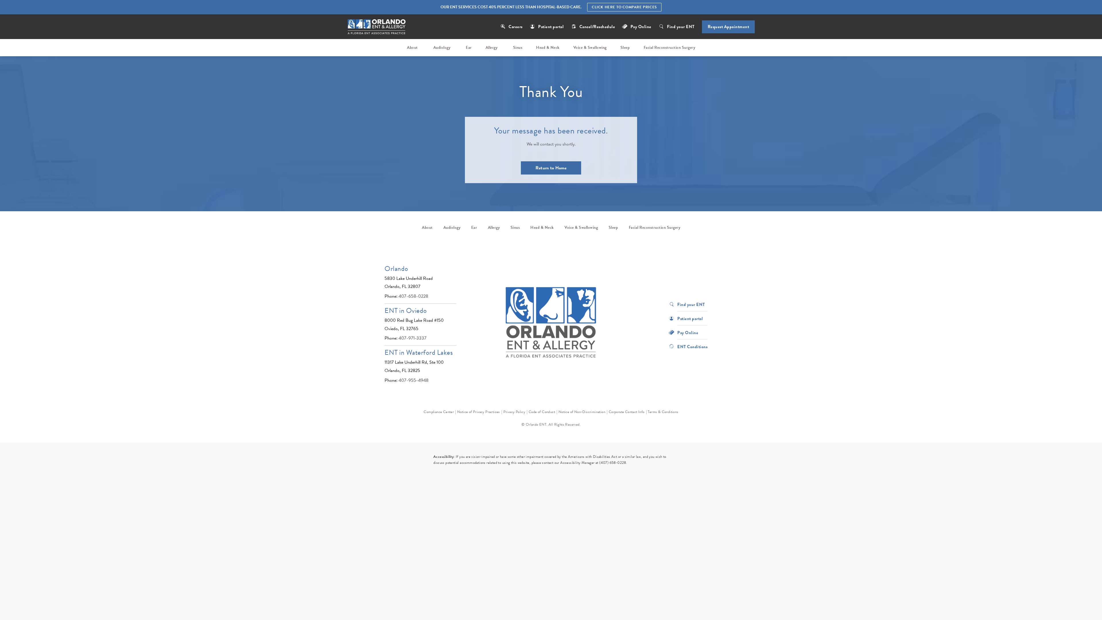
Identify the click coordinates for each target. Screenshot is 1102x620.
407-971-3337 (412, 338)
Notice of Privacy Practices (478, 412)
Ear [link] (469, 47)
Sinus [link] (518, 47)
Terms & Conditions (663, 412)
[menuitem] (413, 47)
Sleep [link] (625, 47)
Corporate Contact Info (627, 412)
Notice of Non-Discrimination (581, 412)
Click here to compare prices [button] (624, 7)
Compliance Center (439, 412)
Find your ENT (681, 27)
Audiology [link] (442, 47)
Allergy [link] (492, 47)
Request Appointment (728, 27)
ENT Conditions (692, 346)
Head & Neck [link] (548, 47)
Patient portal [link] (551, 27)
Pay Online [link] (640, 27)
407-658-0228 (413, 296)
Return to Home (551, 167)
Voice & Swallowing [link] (590, 47)
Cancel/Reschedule (597, 27)
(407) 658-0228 (612, 463)
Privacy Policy (514, 412)
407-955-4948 (413, 380)
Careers (516, 27)
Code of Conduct (542, 412)
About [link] (412, 47)
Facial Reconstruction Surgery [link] (669, 47)
